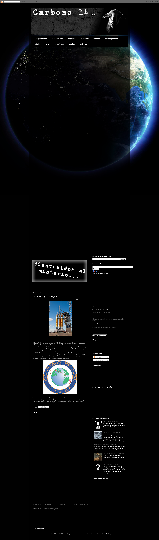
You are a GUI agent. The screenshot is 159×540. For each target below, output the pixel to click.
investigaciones (111, 39)
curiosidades (57, 39)
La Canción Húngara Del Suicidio (113, 453)
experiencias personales (90, 39)
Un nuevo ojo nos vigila (44, 296)
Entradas (98, 357)
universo (83, 44)
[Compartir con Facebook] (45, 407)
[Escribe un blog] (41, 407)
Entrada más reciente (41, 504)
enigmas (71, 39)
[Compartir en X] (43, 407)
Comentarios (99, 360)
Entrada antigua (81, 504)
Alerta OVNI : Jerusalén (110, 421)
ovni (47, 44)
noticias (37, 44)
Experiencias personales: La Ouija (105, 444)
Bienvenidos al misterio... (111, 464)
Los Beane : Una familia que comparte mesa (112, 433)
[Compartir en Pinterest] (48, 407)
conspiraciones (40, 39)
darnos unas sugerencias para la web (104, 327)
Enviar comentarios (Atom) (50, 509)
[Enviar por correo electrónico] (39, 407)
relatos (72, 44)
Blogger (110, 534)
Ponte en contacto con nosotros (102, 312)
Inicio (62, 504)
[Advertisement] (57, 256)
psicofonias (59, 44)
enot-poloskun (89, 534)
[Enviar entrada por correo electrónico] (35, 407)
